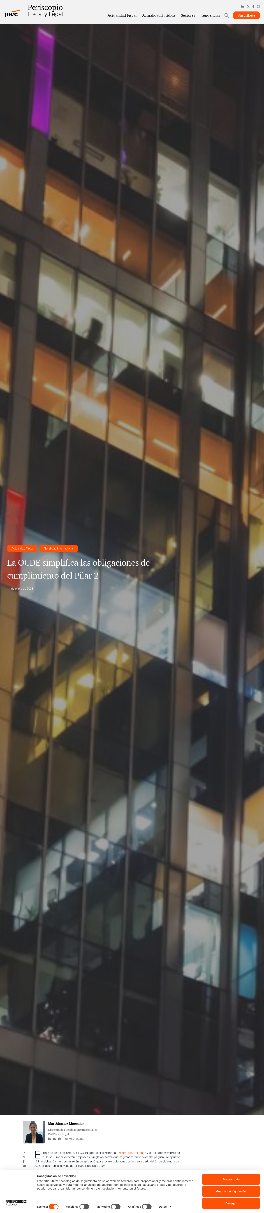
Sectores (188, 15)
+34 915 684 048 (74, 1139)
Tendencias (210, 15)
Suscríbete (246, 15)
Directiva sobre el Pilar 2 (132, 1152)
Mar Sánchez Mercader (66, 1123)
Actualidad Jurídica (158, 15)
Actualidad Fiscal (122, 15)
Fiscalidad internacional (58, 548)
